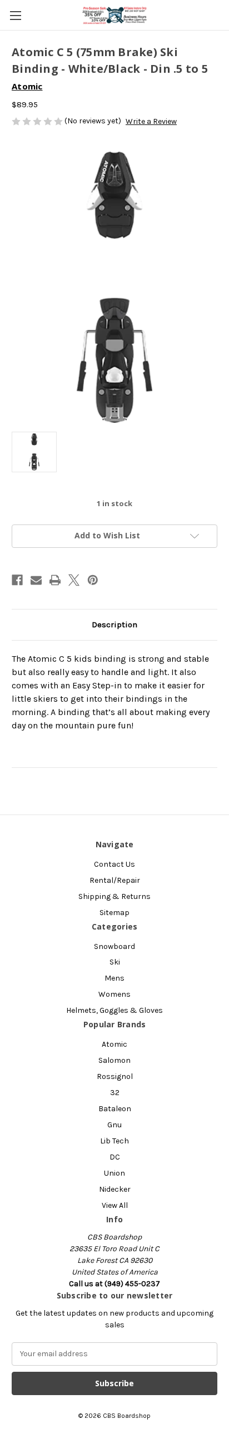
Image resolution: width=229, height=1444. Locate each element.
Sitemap (114, 912)
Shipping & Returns (114, 896)
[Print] (55, 580)
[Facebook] (17, 580)
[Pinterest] (92, 580)
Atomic (114, 1044)
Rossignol (115, 1076)
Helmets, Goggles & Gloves (114, 1010)
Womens (114, 994)
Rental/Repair (114, 880)
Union (114, 1173)
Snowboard (114, 946)
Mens (114, 978)
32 (115, 1092)
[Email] (36, 580)
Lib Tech (114, 1141)
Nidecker (115, 1189)
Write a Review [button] (151, 121)
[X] (73, 580)
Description (114, 624)
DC (114, 1157)
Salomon (114, 1060)
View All (115, 1205)
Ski (114, 962)
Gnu (114, 1125)
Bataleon (114, 1108)
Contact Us (114, 864)
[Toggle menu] (15, 15)
